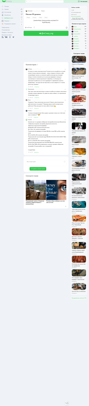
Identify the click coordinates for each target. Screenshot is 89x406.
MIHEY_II (30, 111)
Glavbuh (30, 119)
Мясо (46, 17)
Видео (43, 11)
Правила (4, 32)
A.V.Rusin (30, 69)
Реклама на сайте (6, 35)
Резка (41, 17)
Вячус (29, 100)
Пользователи (6, 30)
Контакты (10, 32)
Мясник (34, 17)
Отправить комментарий (38, 169)
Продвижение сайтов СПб (79, 298)
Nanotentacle (31, 89)
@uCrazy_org (47, 33)
